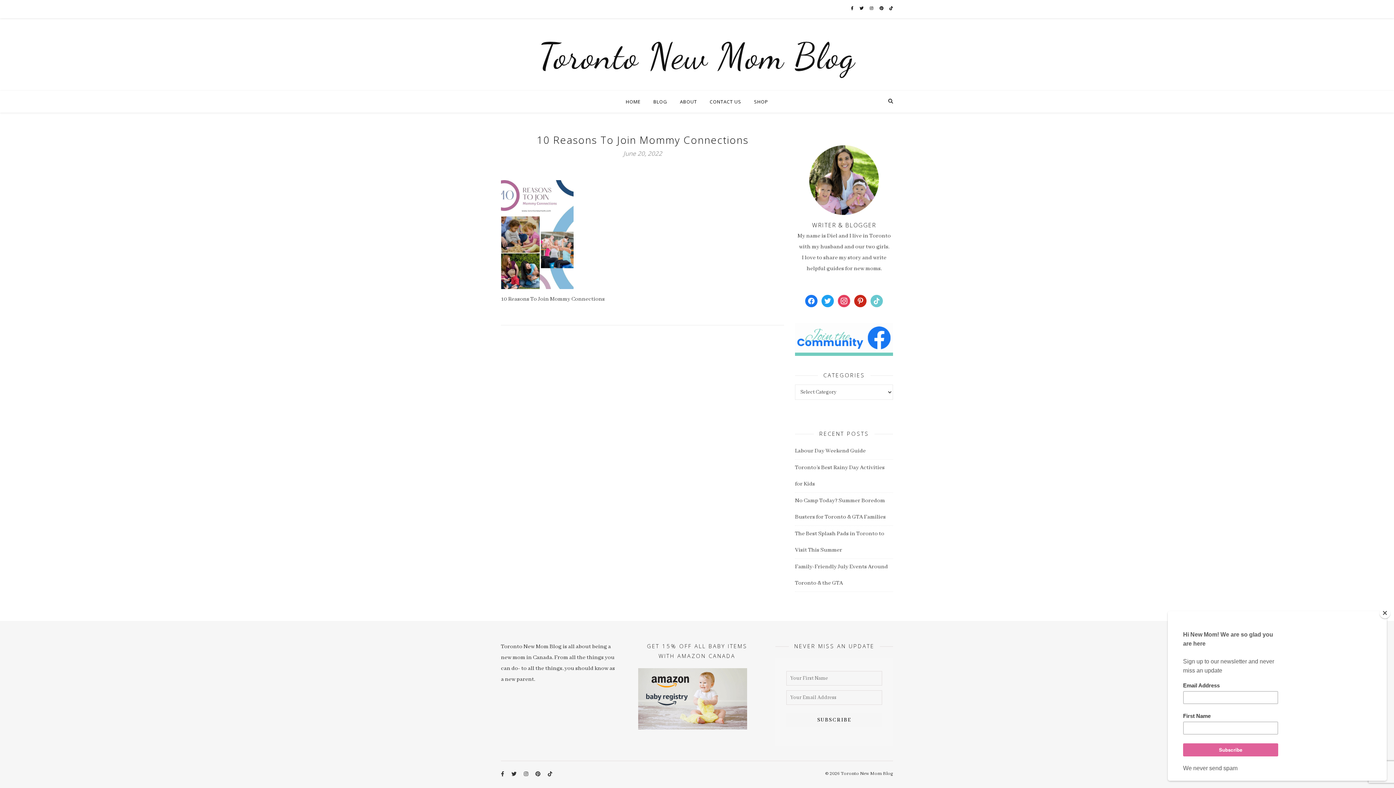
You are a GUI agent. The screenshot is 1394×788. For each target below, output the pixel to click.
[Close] (1384, 613)
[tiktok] (891, 9)
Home (633, 101)
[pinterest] (882, 9)
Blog (660, 101)
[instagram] (872, 9)
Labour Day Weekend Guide (830, 451)
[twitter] (862, 9)
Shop (761, 101)
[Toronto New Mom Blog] (697, 54)
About (688, 101)
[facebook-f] (852, 9)
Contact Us (725, 101)
